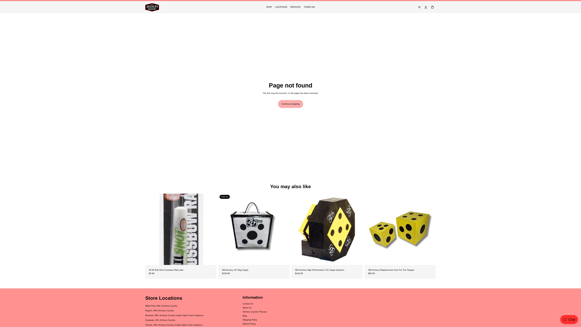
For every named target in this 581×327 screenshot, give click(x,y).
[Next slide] (358, 229)
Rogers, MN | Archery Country (159, 310)
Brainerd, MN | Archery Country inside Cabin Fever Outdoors (174, 315)
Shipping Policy (250, 320)
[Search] (419, 7)
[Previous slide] (295, 229)
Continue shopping (291, 104)
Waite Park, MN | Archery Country (161, 305)
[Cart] (432, 7)
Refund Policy (249, 323)
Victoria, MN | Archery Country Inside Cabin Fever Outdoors (173, 325)
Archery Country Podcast (255, 311)
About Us (247, 307)
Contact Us (248, 303)
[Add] (212, 260)
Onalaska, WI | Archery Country (160, 320)
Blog (245, 315)
